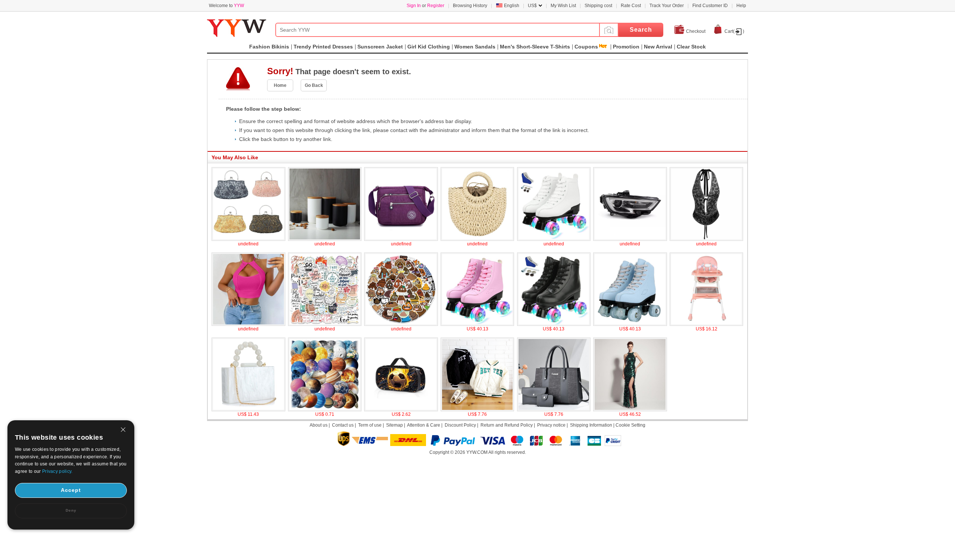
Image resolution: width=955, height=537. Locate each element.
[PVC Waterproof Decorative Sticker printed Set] (401, 324)
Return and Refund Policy (506, 425)
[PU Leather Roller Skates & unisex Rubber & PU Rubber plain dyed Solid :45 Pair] (554, 239)
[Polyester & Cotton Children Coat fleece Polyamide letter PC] (477, 409)
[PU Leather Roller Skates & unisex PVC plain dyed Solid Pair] (477, 324)
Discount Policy (460, 425)
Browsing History (470, 5)
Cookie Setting (630, 425)
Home (280, 85)
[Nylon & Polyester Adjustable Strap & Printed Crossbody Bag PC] (401, 239)
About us (319, 425)
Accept (71, 490)
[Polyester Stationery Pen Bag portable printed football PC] (401, 409)
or (425, 5)
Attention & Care (423, 425)
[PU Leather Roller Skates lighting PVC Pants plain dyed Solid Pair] (554, 324)
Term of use (370, 425)
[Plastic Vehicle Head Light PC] (630, 239)
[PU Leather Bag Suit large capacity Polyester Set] (554, 409)
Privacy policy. (57, 471)
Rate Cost (631, 5)
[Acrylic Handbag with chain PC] (248, 409)
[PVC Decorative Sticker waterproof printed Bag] (325, 324)
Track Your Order (666, 5)
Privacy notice (551, 425)
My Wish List (563, 5)
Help (741, 5)
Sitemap (394, 425)
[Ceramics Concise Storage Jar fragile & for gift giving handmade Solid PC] (325, 239)
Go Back (314, 85)
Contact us (343, 425)
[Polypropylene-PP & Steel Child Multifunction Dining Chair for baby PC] (706, 324)
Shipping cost (598, 5)
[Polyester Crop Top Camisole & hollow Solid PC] (248, 324)
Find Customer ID (710, 5)
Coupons (586, 47)
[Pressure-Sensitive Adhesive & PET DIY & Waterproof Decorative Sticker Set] (325, 409)
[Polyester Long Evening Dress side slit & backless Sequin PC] (630, 409)
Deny (71, 510)
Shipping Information (591, 425)
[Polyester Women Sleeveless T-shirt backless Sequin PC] (706, 239)
